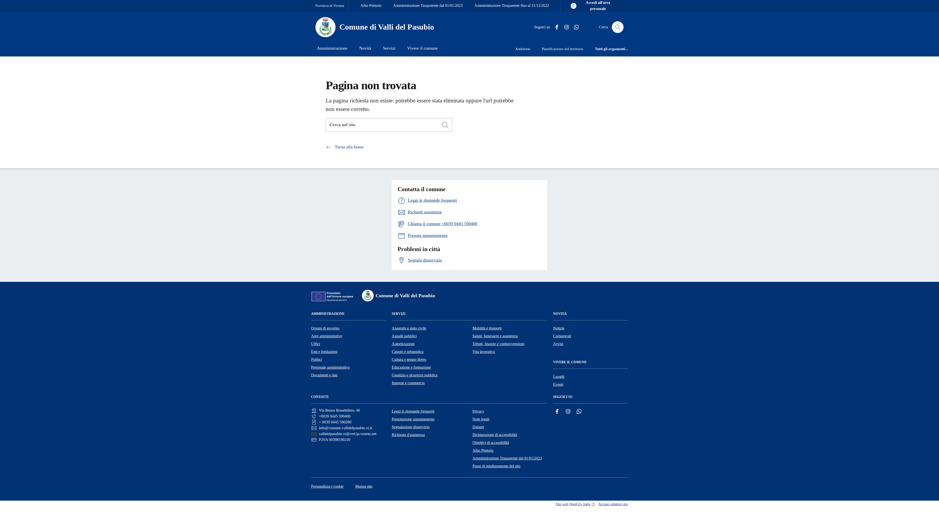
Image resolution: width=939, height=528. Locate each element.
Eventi (558, 384)
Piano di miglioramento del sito (496, 466)
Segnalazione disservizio (411, 427)
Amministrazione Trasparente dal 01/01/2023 (428, 5)
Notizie (558, 328)
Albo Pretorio (370, 5)
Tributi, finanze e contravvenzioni (498, 344)
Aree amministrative (326, 336)
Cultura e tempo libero (409, 359)
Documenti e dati (324, 375)
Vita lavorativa (483, 352)
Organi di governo (325, 328)
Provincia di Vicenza (329, 6)
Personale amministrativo (330, 367)
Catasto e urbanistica (408, 352)
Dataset (478, 427)
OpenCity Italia (579, 504)
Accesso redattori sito (613, 504)
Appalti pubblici (404, 336)
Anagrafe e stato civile (409, 328)
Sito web (562, 504)
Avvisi (558, 344)
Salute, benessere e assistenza (495, 336)
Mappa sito (363, 486)
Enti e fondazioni (324, 352)
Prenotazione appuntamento (413, 419)
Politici (316, 359)
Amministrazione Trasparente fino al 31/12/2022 (511, 5)
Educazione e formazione (411, 367)
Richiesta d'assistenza (408, 435)
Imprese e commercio (408, 383)
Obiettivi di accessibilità (490, 442)
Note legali (480, 419)
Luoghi (558, 376)
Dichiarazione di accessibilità (494, 435)
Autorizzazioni (403, 344)
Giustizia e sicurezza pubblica (414, 375)
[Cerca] (445, 125)
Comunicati (562, 336)
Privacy (478, 411)
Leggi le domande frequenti (413, 411)
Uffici (315, 344)
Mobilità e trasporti (487, 328)
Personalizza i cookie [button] (327, 486)
